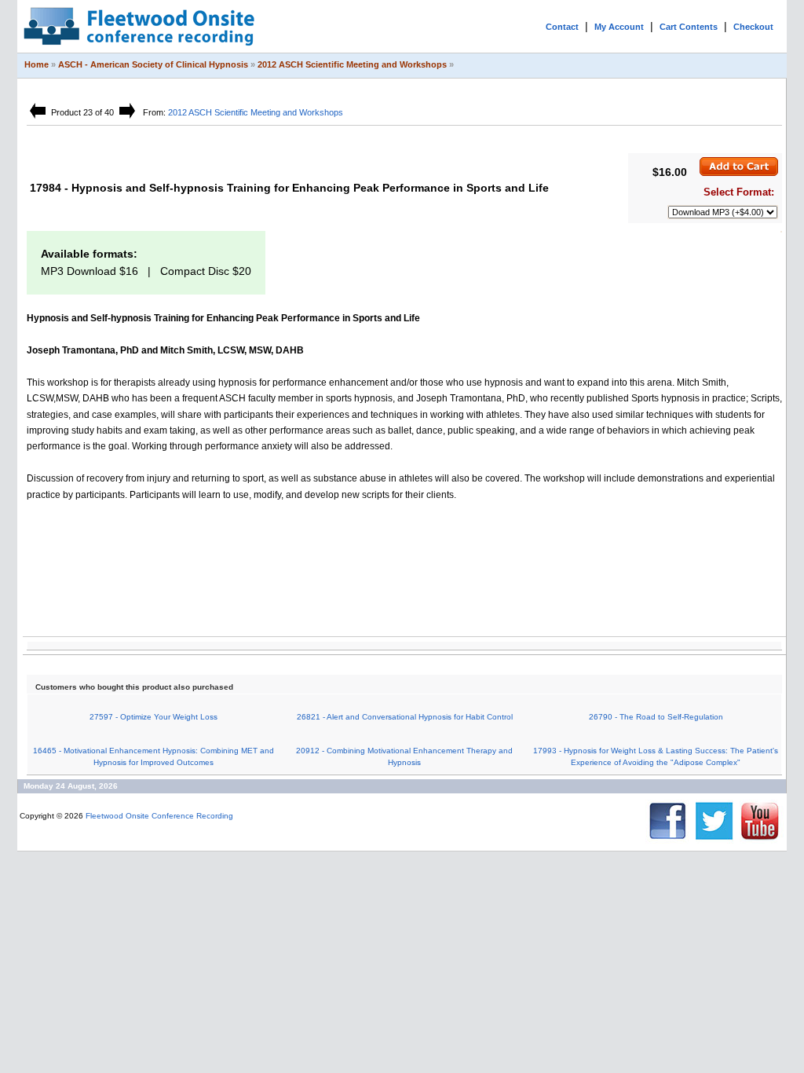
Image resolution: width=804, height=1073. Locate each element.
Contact (562, 26)
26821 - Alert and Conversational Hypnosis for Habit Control (405, 716)
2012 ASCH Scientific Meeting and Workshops (352, 64)
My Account (619, 26)
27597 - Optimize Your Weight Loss (153, 716)
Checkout (753, 26)
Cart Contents (689, 26)
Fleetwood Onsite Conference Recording (159, 815)
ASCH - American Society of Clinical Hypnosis (153, 64)
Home (36, 64)
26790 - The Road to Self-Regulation (656, 716)
